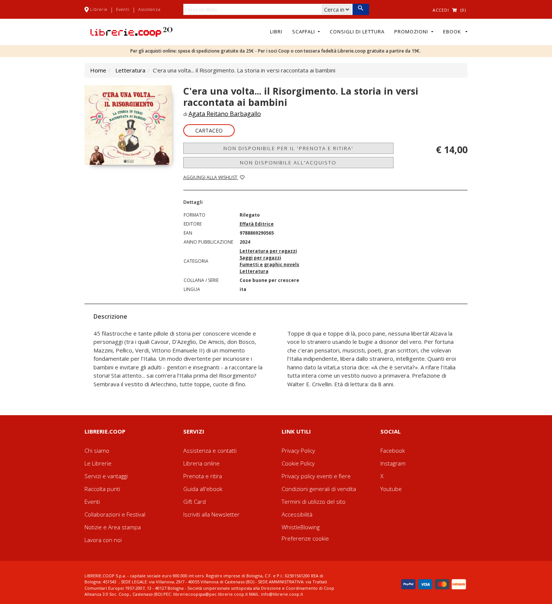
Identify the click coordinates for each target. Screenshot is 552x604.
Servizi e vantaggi (106, 476)
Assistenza (149, 9)
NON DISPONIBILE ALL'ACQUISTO (288, 162)
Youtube (391, 489)
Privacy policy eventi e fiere (316, 476)
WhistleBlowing (301, 527)
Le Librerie (98, 463)
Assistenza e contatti (210, 450)
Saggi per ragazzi (260, 258)
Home (98, 70)
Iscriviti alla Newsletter (211, 514)
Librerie (98, 9)
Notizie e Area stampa (112, 527)
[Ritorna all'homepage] (131, 31)
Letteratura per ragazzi (268, 251)
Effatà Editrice (257, 224)
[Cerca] (360, 9)
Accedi (441, 10)
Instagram (393, 463)
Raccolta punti (102, 489)
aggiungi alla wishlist (210, 177)
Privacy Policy (298, 450)
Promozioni (412, 31)
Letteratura (130, 70)
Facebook (392, 450)
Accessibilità (297, 514)
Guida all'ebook (202, 489)
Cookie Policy (298, 463)
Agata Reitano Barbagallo (225, 114)
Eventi (123, 9)
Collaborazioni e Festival (114, 514)
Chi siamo (96, 450)
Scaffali (304, 31)
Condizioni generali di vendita (319, 489)
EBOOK (453, 31)
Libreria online (201, 463)
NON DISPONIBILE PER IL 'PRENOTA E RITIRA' (288, 148)
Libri (276, 31)
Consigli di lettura (357, 31)
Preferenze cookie (305, 538)
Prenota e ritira (202, 476)
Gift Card (194, 501)
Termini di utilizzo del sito (313, 501)
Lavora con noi (103, 540)
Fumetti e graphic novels (269, 264)
